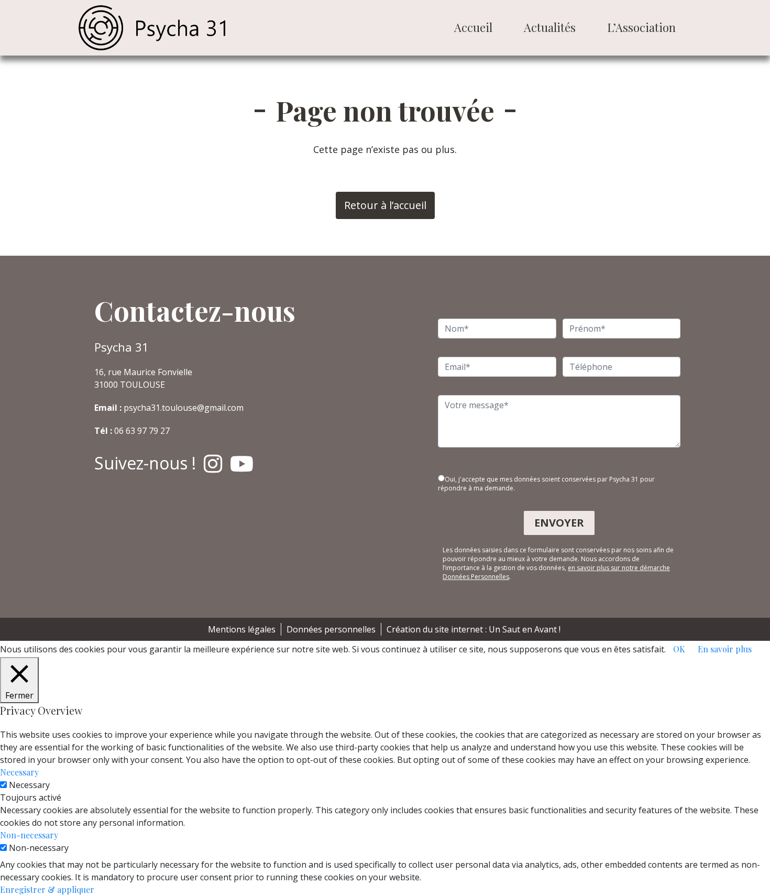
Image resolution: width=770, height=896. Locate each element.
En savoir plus (725, 648)
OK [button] (679, 648)
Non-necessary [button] (29, 834)
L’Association (641, 27)
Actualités (550, 27)
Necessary (29, 785)
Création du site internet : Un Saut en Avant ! (473, 629)
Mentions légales (242, 629)
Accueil (473, 27)
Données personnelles (331, 629)
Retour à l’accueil (385, 205)
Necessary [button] (19, 772)
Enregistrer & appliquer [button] (47, 889)
